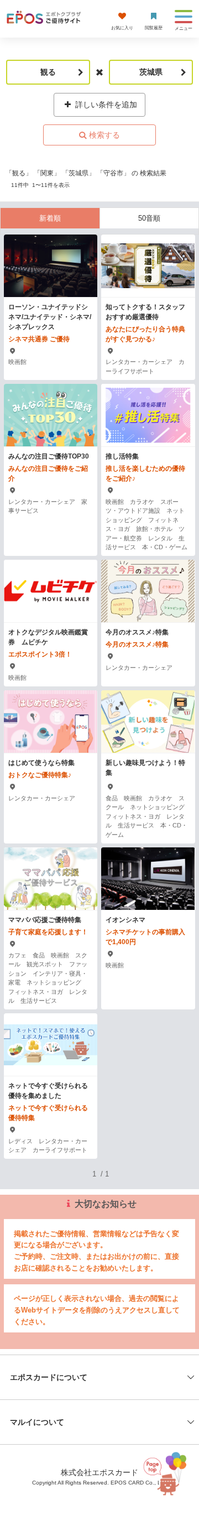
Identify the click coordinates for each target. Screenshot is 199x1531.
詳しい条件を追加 (105, 104)
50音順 (149, 218)
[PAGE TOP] (168, 1472)
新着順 (50, 218)
